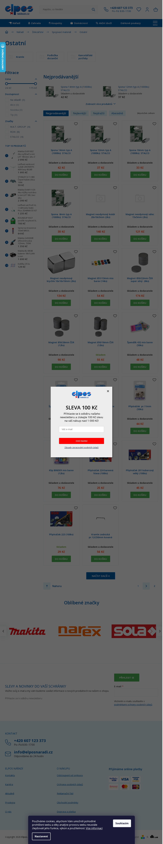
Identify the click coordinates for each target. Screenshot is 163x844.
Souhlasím (122, 823)
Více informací (94, 828)
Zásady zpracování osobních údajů (81, 447)
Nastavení (41, 836)
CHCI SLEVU (81, 441)
